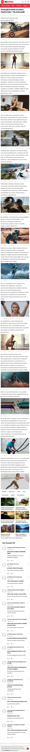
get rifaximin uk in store (13, 564)
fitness (18, 491)
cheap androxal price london (14, 697)
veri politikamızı (6, 750)
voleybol (12, 495)
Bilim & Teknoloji (5, 5)
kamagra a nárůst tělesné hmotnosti (16, 547)
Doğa (13, 5)
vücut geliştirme (20, 495)
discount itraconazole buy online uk (16, 603)
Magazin (25, 5)
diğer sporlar (12, 491)
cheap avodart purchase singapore (15, 590)
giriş (14, 538)
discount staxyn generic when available (17, 619)
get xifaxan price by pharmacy (14, 577)
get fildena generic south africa (15, 634)
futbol (24, 491)
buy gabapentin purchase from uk (15, 647)
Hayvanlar (19, 5)
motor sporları (5, 495)
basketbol (4, 491)
